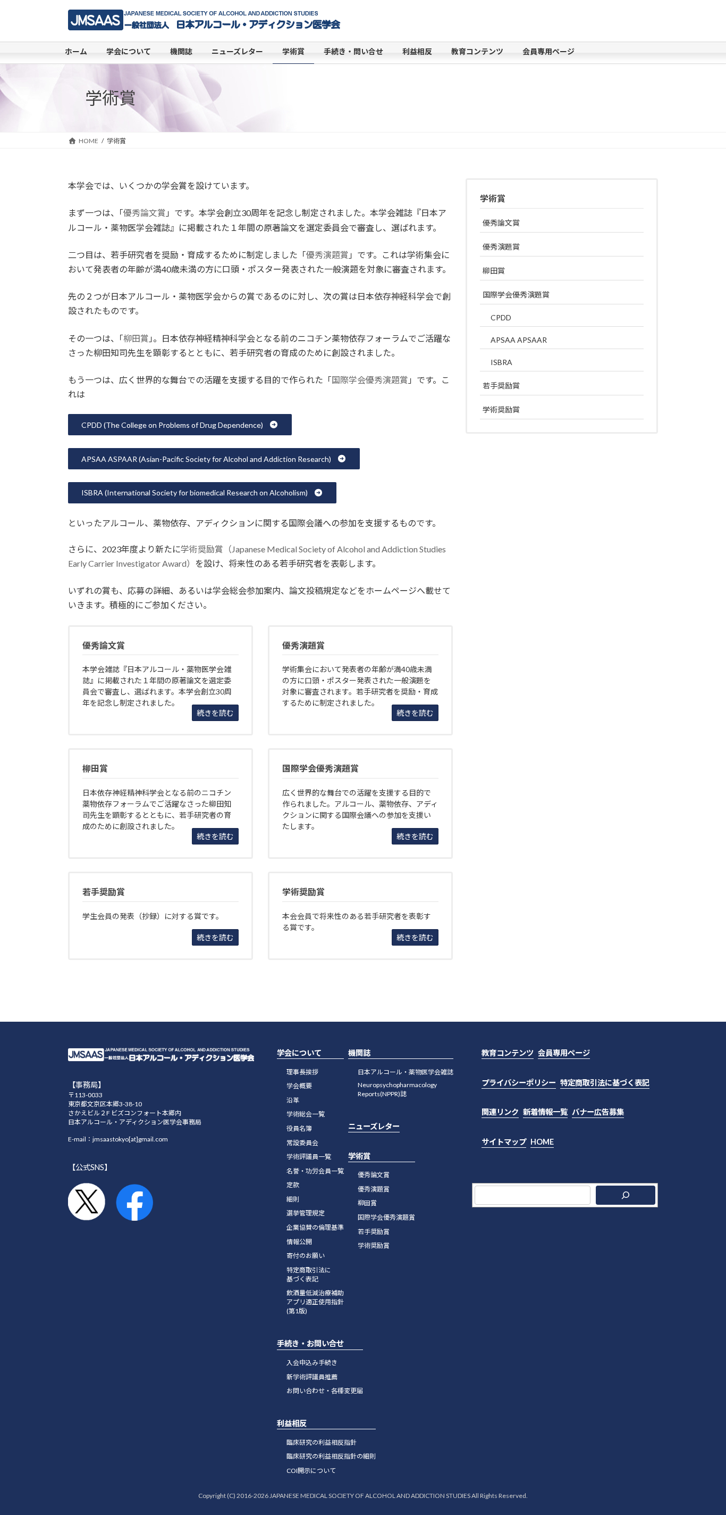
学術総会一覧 (305, 1114)
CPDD (501, 317)
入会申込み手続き (311, 1363)
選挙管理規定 (305, 1213)
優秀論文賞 (144, 213)
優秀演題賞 (327, 255)
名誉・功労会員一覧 (315, 1171)
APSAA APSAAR (519, 339)
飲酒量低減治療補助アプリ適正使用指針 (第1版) (315, 1302)
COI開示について (311, 1471)
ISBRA (501, 362)
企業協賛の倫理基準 (315, 1227)
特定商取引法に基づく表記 (604, 1082)
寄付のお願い (305, 1256)
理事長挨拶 (302, 1071)
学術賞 (492, 198)
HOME (542, 1141)
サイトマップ (504, 1141)
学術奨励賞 (501, 409)
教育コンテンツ (508, 1052)
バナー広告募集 (598, 1111)
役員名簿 (299, 1128)
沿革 (292, 1100)
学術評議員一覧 (308, 1157)
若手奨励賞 (501, 385)
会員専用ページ (564, 1052)
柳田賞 (136, 338)
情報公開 (299, 1242)
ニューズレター (374, 1126)
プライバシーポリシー (519, 1082)
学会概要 (299, 1086)
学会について (299, 1052)
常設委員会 (302, 1142)
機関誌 (359, 1052)
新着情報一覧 (545, 1111)
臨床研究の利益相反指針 (321, 1442)
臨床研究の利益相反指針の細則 (331, 1456)
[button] (180, 424)
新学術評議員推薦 (311, 1377)
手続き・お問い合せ (310, 1343)
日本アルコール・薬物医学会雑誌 (405, 1071)
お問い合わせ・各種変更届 (324, 1391)
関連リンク (500, 1111)
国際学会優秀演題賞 (370, 380)
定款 (292, 1185)
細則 (292, 1199)
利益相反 (292, 1423)
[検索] (625, 1195)
